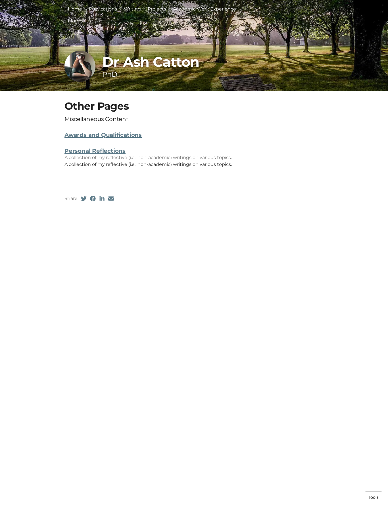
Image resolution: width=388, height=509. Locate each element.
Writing (132, 9)
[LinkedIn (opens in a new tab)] (102, 198)
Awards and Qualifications (103, 135)
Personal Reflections (95, 150)
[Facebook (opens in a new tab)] (93, 198)
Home (75, 9)
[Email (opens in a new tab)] (111, 198)
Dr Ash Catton (150, 62)
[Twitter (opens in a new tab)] (84, 198)
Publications (103, 9)
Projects (157, 9)
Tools (373, 497)
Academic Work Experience (204, 9)
